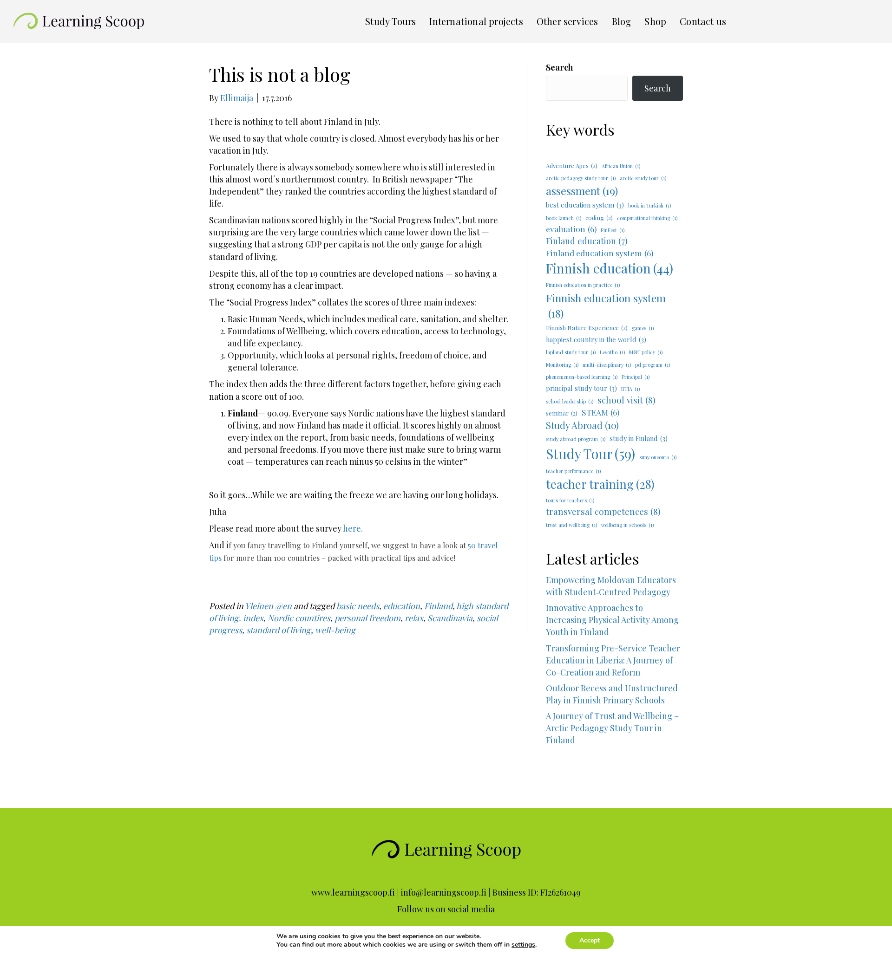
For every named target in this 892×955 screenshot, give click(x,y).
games (643, 328)
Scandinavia (449, 618)
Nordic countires (299, 618)
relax (414, 618)
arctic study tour (643, 178)
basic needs (357, 605)
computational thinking (647, 217)
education (401, 605)
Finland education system (599, 252)
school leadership (569, 401)
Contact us (703, 21)
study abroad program (575, 438)
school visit (626, 400)
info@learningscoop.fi (443, 892)
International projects (476, 21)
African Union (621, 165)
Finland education (587, 241)
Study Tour (590, 453)
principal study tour (581, 388)
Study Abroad (582, 425)
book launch (563, 217)
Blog (621, 21)
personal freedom (367, 618)
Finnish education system (606, 305)
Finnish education (609, 268)
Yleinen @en (268, 605)
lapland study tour (571, 352)
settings (523, 945)
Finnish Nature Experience (587, 327)
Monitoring (562, 364)
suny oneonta (657, 457)
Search (559, 67)
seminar (561, 413)
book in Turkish (649, 205)
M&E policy (645, 352)
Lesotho (612, 352)
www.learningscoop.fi (353, 892)
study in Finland (639, 438)
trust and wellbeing (571, 524)
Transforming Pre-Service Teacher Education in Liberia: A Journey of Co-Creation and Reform (613, 660)
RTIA (630, 388)
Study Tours (390, 21)
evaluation (571, 228)
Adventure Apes (571, 165)
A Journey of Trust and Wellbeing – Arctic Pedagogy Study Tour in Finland (614, 740)
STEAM (600, 412)
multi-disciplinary (607, 364)
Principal (635, 376)
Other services (567, 21)
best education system (585, 204)
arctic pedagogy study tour (581, 178)
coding (599, 217)
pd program (652, 364)
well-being (335, 630)
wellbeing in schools (627, 524)
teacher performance (573, 471)
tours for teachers (570, 500)
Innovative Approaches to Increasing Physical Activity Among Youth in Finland (612, 619)
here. (353, 528)
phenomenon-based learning (581, 376)
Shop (655, 21)
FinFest (612, 230)
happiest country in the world (596, 339)
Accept (589, 940)
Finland (438, 605)
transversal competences (603, 511)
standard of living (278, 630)
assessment (582, 190)
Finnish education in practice (583, 284)
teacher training (600, 484)
